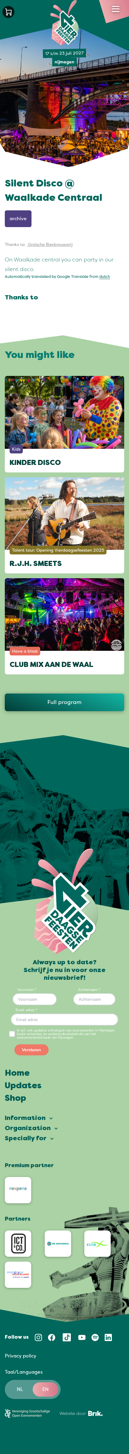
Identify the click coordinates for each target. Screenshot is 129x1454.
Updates (23, 1086)
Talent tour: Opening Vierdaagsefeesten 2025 (58, 549)
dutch (104, 276)
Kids (16, 448)
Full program (64, 702)
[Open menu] (115, 9)
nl (20, 1389)
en (45, 1389)
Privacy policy (20, 1356)
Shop (15, 1099)
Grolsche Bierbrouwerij (50, 244)
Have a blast (25, 650)
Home (17, 1074)
